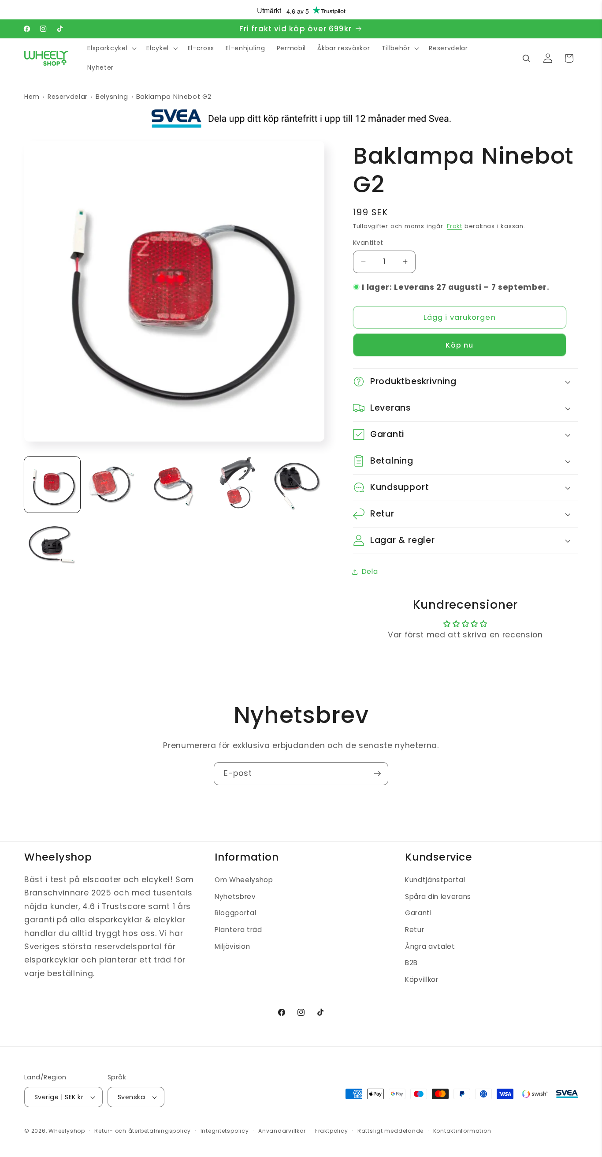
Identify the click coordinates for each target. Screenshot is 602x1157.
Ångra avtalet (430, 946)
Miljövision (232, 946)
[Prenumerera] (377, 773)
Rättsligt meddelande (390, 1131)
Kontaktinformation (462, 1131)
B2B (411, 962)
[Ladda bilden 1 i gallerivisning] (52, 485)
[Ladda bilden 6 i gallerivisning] (52, 545)
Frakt (454, 226)
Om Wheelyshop (244, 879)
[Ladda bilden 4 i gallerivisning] (235, 485)
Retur (414, 929)
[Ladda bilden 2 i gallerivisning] (113, 485)
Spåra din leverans (438, 896)
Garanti (418, 913)
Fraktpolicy (331, 1131)
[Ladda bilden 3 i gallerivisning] (174, 485)
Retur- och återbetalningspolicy (142, 1131)
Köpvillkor (421, 979)
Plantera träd (238, 929)
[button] (111, 48)
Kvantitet (368, 242)
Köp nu (459, 345)
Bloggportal (235, 913)
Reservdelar (68, 96)
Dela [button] (370, 571)
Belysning (112, 96)
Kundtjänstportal (435, 879)
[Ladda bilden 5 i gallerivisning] (296, 485)
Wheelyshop (66, 1131)
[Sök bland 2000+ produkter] (526, 58)
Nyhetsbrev (235, 896)
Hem (32, 96)
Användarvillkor (282, 1131)
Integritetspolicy (225, 1131)
